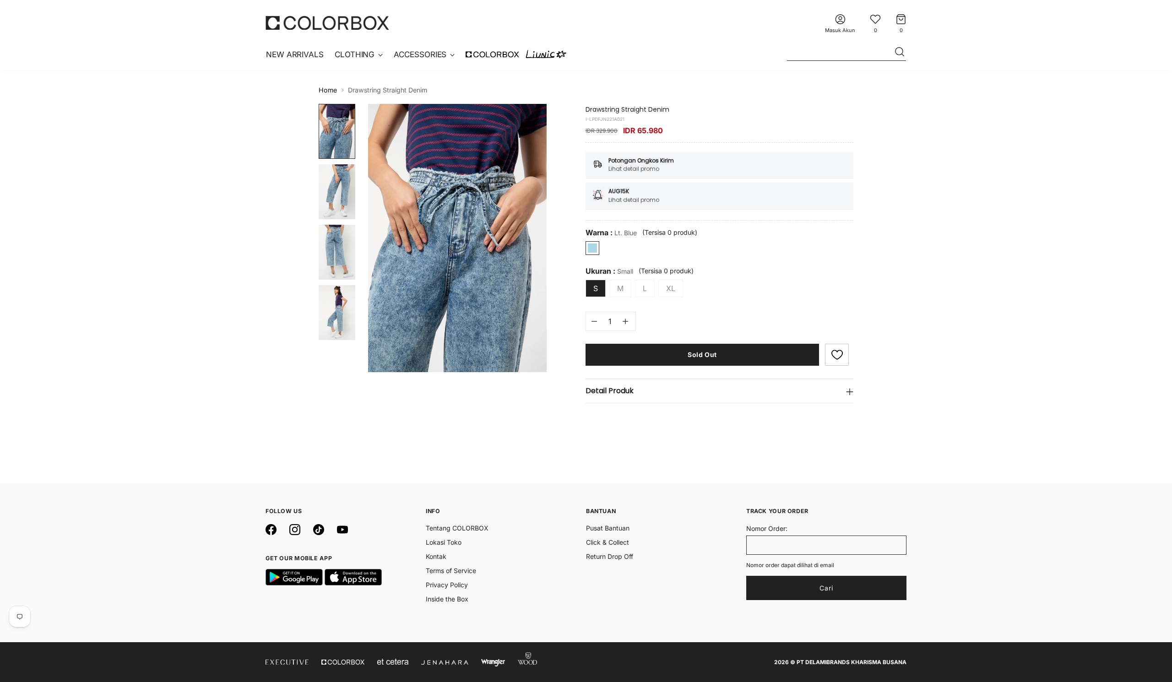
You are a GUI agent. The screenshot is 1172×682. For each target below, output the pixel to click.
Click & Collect (607, 542)
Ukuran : (609, 271)
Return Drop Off (609, 556)
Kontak (436, 556)
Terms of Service (451, 570)
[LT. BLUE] (592, 248)
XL (670, 288)
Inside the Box (447, 599)
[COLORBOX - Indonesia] (327, 23)
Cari (826, 588)
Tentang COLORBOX (457, 528)
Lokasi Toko (443, 542)
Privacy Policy (447, 585)
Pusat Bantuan (607, 528)
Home (328, 90)
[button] (837, 355)
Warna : (611, 232)
